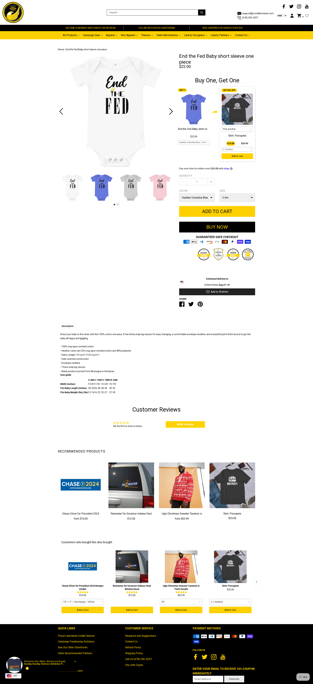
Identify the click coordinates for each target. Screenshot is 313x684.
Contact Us (131, 641)
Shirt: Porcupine (237, 135)
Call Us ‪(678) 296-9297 (138, 659)
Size (222, 190)
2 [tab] (117, 204)
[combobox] (194, 142)
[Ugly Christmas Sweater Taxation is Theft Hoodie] (182, 485)
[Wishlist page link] (307, 15)
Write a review (185, 424)
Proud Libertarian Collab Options (76, 635)
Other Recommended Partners (75, 653)
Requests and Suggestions (140, 635)
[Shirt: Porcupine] (232, 485)
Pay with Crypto (134, 665)
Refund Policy (133, 647)
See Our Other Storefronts (73, 647)
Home (61, 49)
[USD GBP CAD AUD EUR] (280, 15)
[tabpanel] (116, 111)
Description (68, 326)
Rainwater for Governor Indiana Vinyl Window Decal (131, 516)
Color (183, 190)
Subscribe (234, 679)
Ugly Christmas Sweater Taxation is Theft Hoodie (182, 516)
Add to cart (237, 156)
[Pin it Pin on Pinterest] (200, 305)
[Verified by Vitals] (27, 668)
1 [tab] (114, 204)
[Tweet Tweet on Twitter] (191, 305)
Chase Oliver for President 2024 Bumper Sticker (80, 516)
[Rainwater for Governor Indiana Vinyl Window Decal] (131, 485)
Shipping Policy (134, 653)
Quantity (185, 175)
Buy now (217, 227)
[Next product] (256, 581)
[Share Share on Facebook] (182, 305)
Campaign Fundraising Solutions (76, 641)
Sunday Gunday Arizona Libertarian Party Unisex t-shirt (44, 663)
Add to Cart (83, 610)
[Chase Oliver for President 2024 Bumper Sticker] (81, 485)
